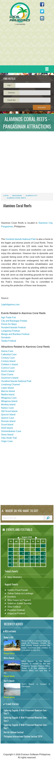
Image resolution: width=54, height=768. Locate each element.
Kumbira (11, 597)
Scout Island (7, 424)
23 (12, 561)
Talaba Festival (8, 341)
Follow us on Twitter (42, 11)
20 (34, 557)
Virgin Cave (7, 441)
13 (34, 553)
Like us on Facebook (42, 4)
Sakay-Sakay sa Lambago (20, 593)
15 (44, 553)
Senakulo (6, 337)
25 (23, 561)
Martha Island (7, 394)
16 (12, 557)
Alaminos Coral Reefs (16, 198)
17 (18, 557)
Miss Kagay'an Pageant (19, 600)
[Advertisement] (26, 45)
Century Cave (8, 358)
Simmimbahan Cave (11, 431)
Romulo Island (8, 421)
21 (39, 557)
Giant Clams (7, 374)
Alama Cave (7, 351)
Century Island (8, 361)
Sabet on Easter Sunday (19, 603)
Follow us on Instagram (42, 18)
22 (44, 557)
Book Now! (42, 107)
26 (29, 561)
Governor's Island (9, 378)
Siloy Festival (14, 607)
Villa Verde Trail (9, 438)
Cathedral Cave (9, 354)
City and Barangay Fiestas (14, 321)
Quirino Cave (7, 418)
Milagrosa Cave (9, 398)
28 (39, 561)
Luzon (5, 195)
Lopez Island (7, 388)
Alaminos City (31, 195)
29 (44, 561)
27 (34, 561)
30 (12, 565)
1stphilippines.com (10, 304)
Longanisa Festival (10, 331)
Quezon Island (8, 414)
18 (23, 557)
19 (29, 557)
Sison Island (7, 434)
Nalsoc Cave (7, 408)
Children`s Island (9, 364)
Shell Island (7, 428)
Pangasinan (17, 195)
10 (18, 553)
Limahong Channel (10, 384)
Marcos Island (8, 391)
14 (39, 553)
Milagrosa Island (9, 401)
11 (23, 553)
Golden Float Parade (17, 590)
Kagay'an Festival (16, 613)
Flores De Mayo (9, 324)
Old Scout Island (9, 411)
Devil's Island (7, 371)
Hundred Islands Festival (13, 327)
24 (18, 561)
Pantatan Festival (16, 610)
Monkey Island (8, 404)
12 (29, 553)
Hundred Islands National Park (21, 239)
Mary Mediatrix (14, 577)
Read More (9, 653)
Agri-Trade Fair (8, 317)
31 (18, 565)
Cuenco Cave (8, 368)
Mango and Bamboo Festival (15, 334)
